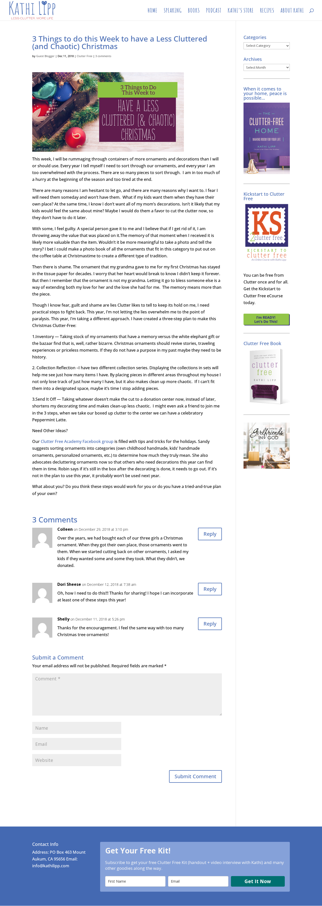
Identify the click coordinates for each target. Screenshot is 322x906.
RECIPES (267, 11)
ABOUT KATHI (292, 11)
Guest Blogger (45, 56)
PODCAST (213, 11)
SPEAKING (173, 11)
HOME (152, 11)
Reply (210, 533)
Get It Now (258, 881)
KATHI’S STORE (241, 11)
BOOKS (194, 11)
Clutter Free (84, 56)
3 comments (103, 56)
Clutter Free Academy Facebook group (77, 441)
